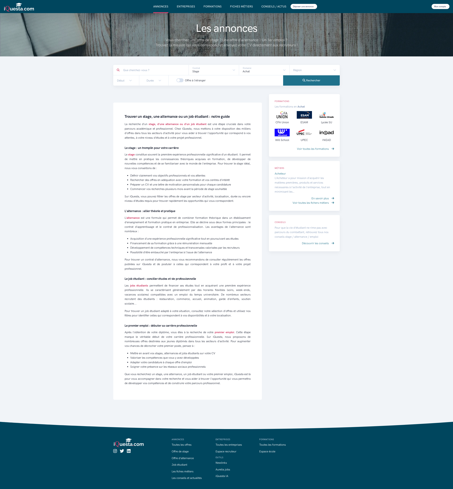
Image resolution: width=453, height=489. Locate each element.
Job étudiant (179, 464)
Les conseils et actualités (187, 478)
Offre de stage (180, 451)
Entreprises (186, 6)
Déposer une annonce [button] (303, 6)
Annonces (160, 6)
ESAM (304, 122)
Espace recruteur (226, 451)
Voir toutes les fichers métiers (311, 202)
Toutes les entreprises (229, 444)
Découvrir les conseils (315, 243)
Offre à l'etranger (195, 80)
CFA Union (282, 122)
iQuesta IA (222, 476)
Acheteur (280, 173)
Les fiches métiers (182, 471)
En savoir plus (320, 198)
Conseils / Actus (273, 6)
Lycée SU (326, 122)
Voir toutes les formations (313, 149)
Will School (282, 140)
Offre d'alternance (183, 458)
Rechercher (312, 80)
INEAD (326, 140)
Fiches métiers (241, 6)
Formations (212, 6)
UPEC (304, 140)
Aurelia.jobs (223, 469)
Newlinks (221, 462)
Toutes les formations (272, 444)
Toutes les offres (181, 444)
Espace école (267, 451)
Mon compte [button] (440, 6)
